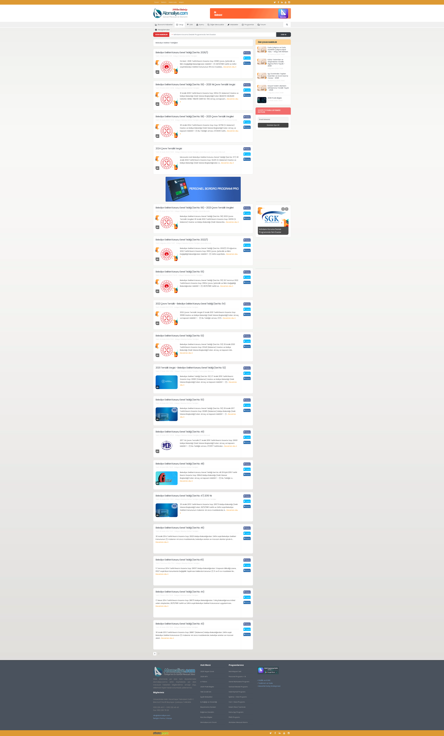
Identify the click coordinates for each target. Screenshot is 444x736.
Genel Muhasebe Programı (239, 682)
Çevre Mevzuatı (205, 120)
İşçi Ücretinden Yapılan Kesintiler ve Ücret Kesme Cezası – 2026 (278, 76)
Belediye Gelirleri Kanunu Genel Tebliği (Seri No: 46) (180, 527)
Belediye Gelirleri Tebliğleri (188, 56)
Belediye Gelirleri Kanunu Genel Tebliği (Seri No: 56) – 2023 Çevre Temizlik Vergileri (195, 207)
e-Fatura (203, 682)
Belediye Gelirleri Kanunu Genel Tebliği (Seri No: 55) (180, 271)
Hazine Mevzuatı (216, 120)
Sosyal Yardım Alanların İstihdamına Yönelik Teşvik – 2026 (278, 88)
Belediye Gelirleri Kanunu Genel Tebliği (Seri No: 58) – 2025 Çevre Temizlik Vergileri (195, 116)
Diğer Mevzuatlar (217, 24)
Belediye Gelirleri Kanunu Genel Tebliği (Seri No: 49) (180, 431)
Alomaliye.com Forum (208, 722)
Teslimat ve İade (265, 683)
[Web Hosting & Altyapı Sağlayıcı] (161, 733)
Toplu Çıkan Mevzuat (218, 152)
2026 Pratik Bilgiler (275, 98)
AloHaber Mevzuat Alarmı (238, 722)
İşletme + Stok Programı (238, 697)
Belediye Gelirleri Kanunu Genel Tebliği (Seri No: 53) (180, 335)
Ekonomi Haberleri (165, 24)
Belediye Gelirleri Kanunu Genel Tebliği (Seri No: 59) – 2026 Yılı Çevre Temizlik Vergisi (195, 84)
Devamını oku (229, 67)
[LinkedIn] (282, 2)
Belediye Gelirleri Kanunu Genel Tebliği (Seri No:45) (180, 559)
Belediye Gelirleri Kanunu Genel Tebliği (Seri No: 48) (180, 463)
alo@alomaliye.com (161, 715)
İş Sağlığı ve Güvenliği (208, 702)
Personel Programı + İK (237, 676)
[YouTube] (285, 2)
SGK (191, 24)
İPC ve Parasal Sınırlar (229, 120)
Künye (169, 718)
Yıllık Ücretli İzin (205, 692)
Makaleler (234, 24)
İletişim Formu (159, 718)
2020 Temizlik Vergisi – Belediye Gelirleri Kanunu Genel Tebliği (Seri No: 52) (191, 367)
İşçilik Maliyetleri (206, 697)
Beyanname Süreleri (208, 707)
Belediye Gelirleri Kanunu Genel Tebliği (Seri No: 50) (180, 399)
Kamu (201, 24)
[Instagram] (289, 2)
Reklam (163, 2)
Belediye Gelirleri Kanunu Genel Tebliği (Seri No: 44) (180, 591)
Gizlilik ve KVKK (264, 680)
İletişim (181, 2)
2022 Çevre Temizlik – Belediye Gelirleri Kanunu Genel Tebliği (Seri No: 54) (190, 303)
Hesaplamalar (164, 30)
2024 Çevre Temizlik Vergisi (169, 148)
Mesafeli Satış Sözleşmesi (269, 686)
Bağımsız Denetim (207, 712)
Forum (156, 2)
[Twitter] (275, 2)
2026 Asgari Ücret (207, 671)
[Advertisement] (273, 167)
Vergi (181, 24)
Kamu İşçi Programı (236, 712)
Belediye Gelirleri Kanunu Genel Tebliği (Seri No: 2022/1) (182, 239)
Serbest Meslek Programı (238, 687)
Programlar (249, 24)
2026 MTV (204, 676)
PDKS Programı (234, 717)
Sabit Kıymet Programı (237, 692)
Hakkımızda (173, 2)
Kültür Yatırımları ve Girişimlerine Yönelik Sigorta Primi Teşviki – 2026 (276, 62)
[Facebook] (278, 2)
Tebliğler (213, 499)
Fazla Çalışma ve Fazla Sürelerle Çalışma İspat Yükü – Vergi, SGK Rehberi (278, 49)
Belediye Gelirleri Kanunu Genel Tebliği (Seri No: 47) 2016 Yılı (184, 495)
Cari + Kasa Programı (237, 702)
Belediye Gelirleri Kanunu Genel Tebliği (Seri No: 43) (180, 623)
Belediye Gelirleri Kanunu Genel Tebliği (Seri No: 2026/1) (182, 52)
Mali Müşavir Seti (235, 671)
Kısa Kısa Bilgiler (206, 717)
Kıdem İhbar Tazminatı (237, 707)
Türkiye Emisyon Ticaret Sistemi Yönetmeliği (191, 34)
